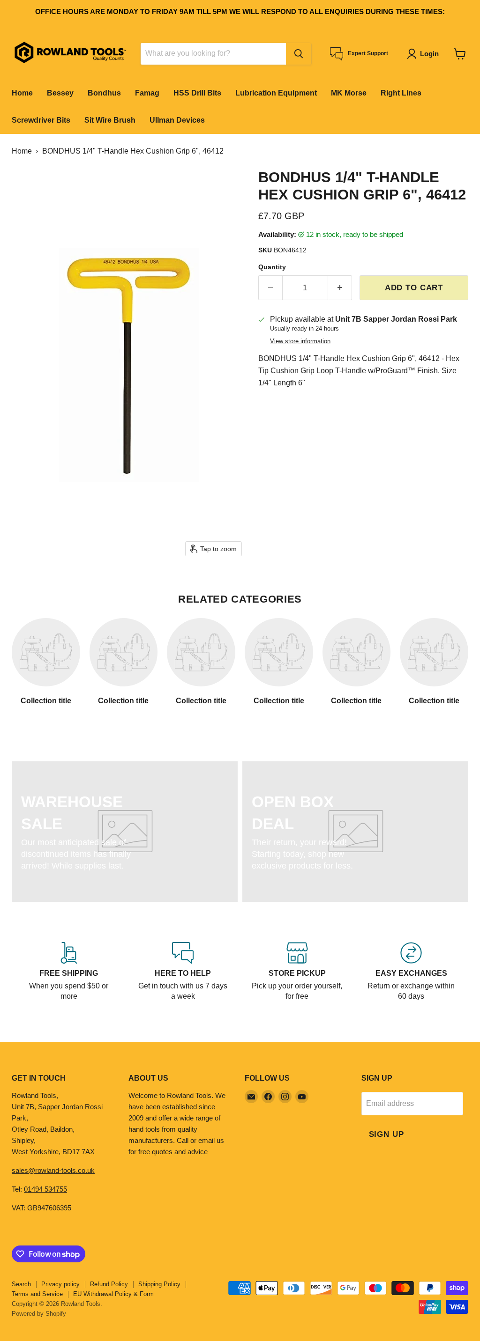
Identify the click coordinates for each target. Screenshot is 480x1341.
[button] (424, 53)
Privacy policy (60, 1284)
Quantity (272, 267)
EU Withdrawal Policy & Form (113, 1293)
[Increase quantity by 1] (340, 288)
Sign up (386, 1134)
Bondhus (104, 93)
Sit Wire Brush (109, 120)
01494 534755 (45, 1189)
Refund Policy (109, 1284)
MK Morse (349, 93)
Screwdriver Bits (41, 120)
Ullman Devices (177, 120)
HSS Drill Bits (197, 93)
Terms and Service (37, 1293)
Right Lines (401, 93)
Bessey (60, 93)
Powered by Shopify (39, 1313)
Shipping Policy (159, 1284)
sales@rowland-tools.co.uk (53, 1170)
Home (22, 93)
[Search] (298, 54)
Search (21, 1284)
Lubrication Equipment (276, 93)
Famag (147, 93)
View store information (300, 341)
